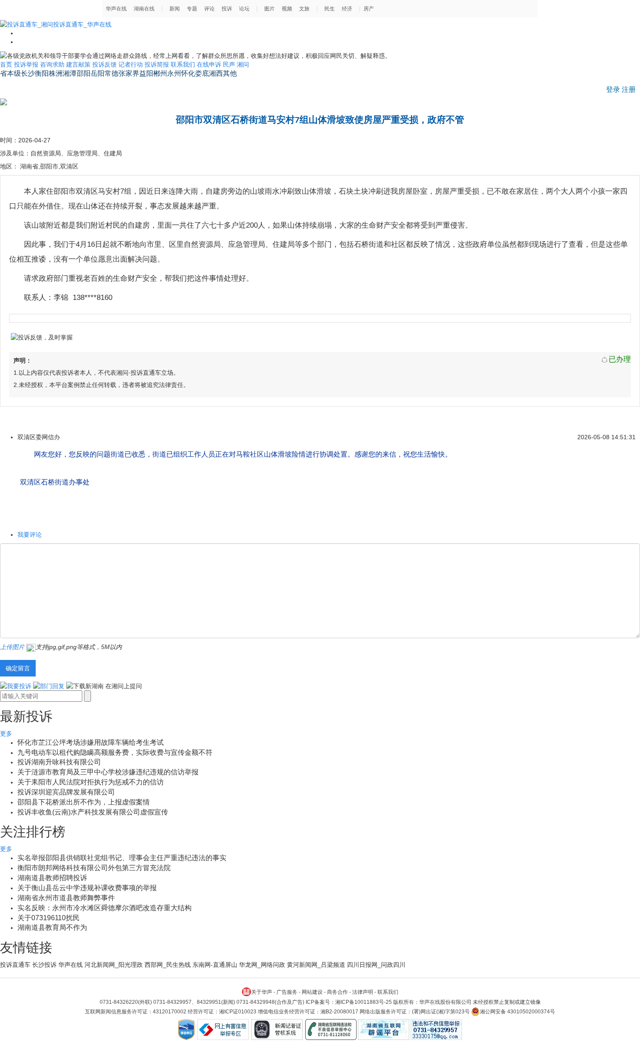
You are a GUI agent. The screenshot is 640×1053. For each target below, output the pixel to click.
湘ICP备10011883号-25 (363, 1002)
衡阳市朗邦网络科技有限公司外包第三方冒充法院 (94, 867)
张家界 (128, 73)
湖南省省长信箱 (24, 85)
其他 (230, 73)
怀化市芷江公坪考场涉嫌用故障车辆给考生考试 (90, 742)
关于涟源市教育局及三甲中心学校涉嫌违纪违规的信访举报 (108, 772)
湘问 (243, 64)
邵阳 (84, 73)
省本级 (10, 73)
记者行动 (130, 64)
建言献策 (78, 64)
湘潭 (70, 73)
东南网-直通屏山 (214, 964)
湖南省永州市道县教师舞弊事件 (66, 898)
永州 (174, 73)
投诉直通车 (15, 964)
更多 (6, 733)
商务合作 (337, 992)
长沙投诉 (44, 964)
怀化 (188, 73)
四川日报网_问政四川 (376, 964)
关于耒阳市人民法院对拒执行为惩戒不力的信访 (90, 782)
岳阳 (97, 73)
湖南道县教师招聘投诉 (52, 877)
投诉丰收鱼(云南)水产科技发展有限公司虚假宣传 (92, 812)
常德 (111, 73)
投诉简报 (157, 64)
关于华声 (261, 992)
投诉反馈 (104, 64)
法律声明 (362, 992)
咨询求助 (52, 64)
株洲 (56, 73)
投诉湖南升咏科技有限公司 (59, 762)
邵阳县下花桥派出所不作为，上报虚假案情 (83, 802)
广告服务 (286, 992)
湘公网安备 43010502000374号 (517, 1012)
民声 (229, 64)
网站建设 (312, 992)
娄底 (202, 73)
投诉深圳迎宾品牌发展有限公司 (66, 792)
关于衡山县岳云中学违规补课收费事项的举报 (87, 888)
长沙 (28, 73)
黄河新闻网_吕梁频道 (316, 964)
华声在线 (70, 964)
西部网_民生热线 (168, 964)
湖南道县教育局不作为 (52, 927)
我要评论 (29, 534)
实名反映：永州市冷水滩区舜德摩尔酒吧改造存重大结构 (104, 908)
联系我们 (183, 64)
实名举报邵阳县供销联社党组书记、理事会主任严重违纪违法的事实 (121, 857)
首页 (6, 64)
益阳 (146, 73)
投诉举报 (26, 64)
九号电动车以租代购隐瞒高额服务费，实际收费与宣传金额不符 (114, 752)
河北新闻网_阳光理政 (113, 964)
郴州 (160, 73)
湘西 (216, 73)
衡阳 (42, 73)
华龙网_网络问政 (262, 964)
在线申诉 (209, 64)
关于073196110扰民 (48, 918)
